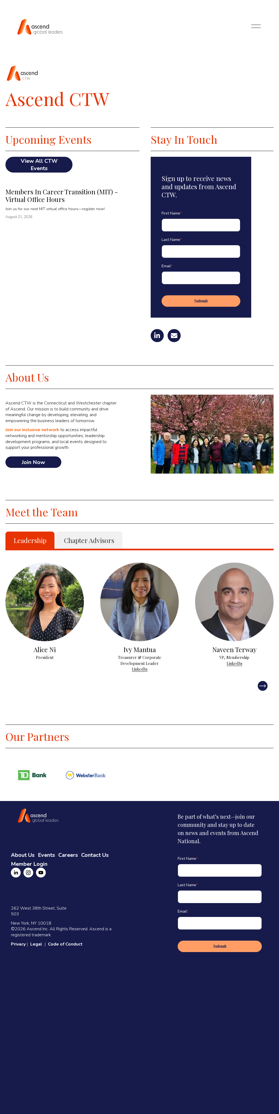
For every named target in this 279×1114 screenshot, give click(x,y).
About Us (23, 855)
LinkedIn (139, 669)
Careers (68, 855)
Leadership (30, 540)
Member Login (29, 864)
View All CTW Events (39, 164)
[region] (139, 617)
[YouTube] (41, 872)
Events (46, 855)
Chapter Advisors (89, 540)
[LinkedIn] (16, 872)
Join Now (33, 462)
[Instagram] (28, 872)
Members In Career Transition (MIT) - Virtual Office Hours (61, 195)
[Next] (262, 685)
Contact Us (95, 855)
